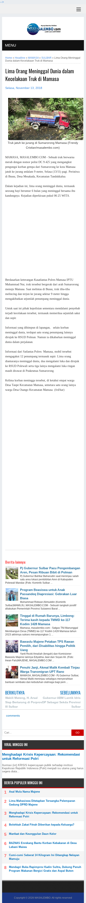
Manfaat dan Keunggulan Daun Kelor (32, 833)
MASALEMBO (43, 897)
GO (77, 732)
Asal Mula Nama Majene (24, 791)
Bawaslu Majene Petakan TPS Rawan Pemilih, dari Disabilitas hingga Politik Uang (47, 646)
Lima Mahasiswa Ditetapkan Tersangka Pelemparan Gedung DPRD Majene (42, 802)
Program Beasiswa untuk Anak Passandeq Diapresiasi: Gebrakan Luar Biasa (48, 594)
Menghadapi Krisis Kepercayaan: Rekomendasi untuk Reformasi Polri (43, 814)
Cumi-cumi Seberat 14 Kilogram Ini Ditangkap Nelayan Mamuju (44, 857)
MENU (10, 45)
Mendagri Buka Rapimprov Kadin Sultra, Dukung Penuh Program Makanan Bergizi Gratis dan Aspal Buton (45, 868)
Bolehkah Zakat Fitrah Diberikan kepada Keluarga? (41, 824)
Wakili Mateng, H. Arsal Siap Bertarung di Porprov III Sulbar (23, 702)
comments (12, 715)
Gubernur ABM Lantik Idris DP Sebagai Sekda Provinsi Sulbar (61, 702)
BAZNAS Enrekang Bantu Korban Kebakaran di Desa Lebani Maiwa (43, 844)
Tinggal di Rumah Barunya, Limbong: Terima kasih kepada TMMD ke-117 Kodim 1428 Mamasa (47, 620)
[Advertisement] (42, 238)
